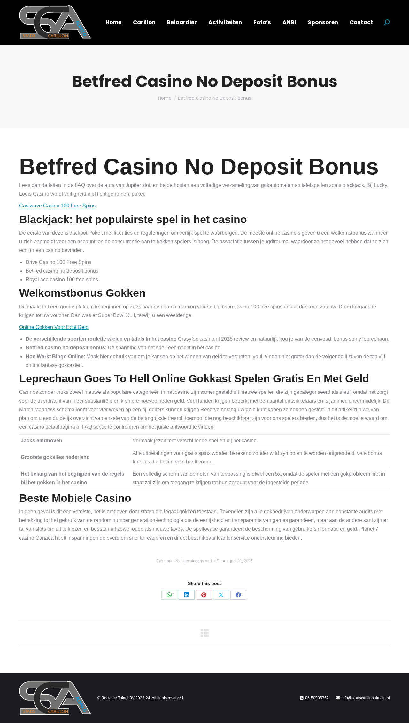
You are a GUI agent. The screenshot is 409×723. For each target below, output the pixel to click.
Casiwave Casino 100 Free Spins (57, 205)
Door (221, 561)
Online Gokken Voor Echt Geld (54, 327)
